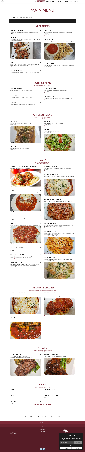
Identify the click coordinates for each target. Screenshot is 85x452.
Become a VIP (73, 1)
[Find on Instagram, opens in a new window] (42, 426)
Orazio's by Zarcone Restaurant (65, 431)
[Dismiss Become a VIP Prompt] (82, 434)
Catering (59, 1)
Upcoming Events (65, 1)
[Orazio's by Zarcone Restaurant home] (5, 1)
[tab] (13, 17)
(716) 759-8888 (12, 435)
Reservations (48, 1)
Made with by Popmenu (24, 422)
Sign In (78, 1)
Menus (35, 1)
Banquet (54, 1)
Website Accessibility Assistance (42, 446)
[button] (41, 1)
